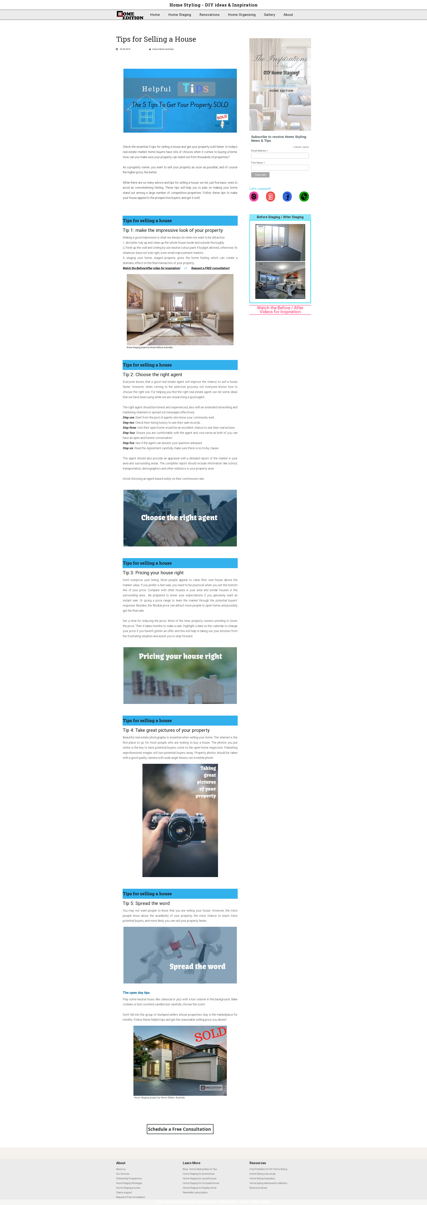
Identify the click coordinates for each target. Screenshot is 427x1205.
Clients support (124, 1192)
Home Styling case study (263, 1173)
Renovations (209, 15)
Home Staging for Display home (199, 1187)
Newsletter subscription (195, 1192)
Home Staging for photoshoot (199, 1173)
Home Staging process (128, 1187)
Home (155, 15)
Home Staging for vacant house (199, 1178)
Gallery (269, 15)
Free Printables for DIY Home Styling (268, 1169)
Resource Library (258, 1187)
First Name (258, 162)
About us (121, 1169)
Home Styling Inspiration (262, 1178)
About (288, 15)
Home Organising (242, 15)
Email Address (259, 150)
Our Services (122, 1173)
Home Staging (179, 15)
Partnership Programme (129, 1178)
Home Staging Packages (129, 1183)
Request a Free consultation (130, 1197)
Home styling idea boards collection (268, 1183)
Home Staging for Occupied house (201, 1183)
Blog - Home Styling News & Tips (200, 1169)
